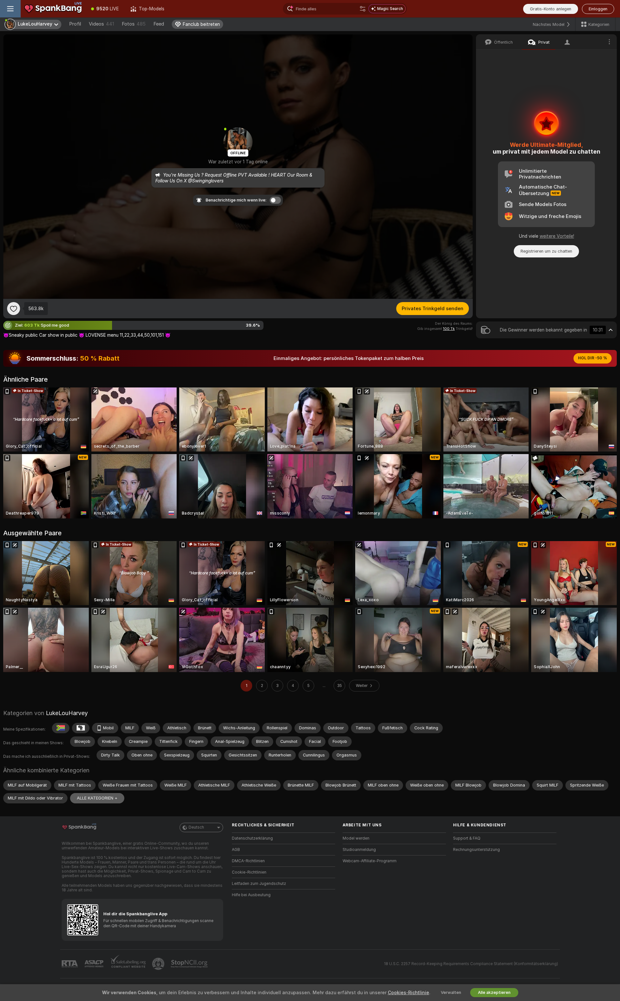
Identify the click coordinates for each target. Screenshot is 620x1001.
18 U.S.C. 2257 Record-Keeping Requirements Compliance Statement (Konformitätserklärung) (471, 964)
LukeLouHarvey (67, 713)
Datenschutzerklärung (252, 838)
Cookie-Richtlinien (249, 872)
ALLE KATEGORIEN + (97, 798)
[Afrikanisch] (80, 728)
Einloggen (598, 8)
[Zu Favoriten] (13, 308)
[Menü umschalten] (10, 8)
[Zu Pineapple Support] (159, 964)
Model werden (356, 838)
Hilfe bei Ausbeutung (251, 895)
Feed (158, 24)
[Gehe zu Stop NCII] (190, 964)
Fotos (134, 24)
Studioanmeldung (359, 849)
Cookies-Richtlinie (408, 992)
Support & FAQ (466, 838)
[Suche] (362, 8)
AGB (236, 849)
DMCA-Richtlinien (248, 861)
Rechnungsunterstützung (476, 849)
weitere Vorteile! (557, 236)
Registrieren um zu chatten (546, 251)
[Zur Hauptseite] (53, 8)
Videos (101, 24)
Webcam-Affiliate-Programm (370, 861)
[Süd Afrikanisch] (60, 728)
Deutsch (196, 827)
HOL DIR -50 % (592, 358)
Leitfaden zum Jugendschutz (259, 883)
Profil (75, 24)
